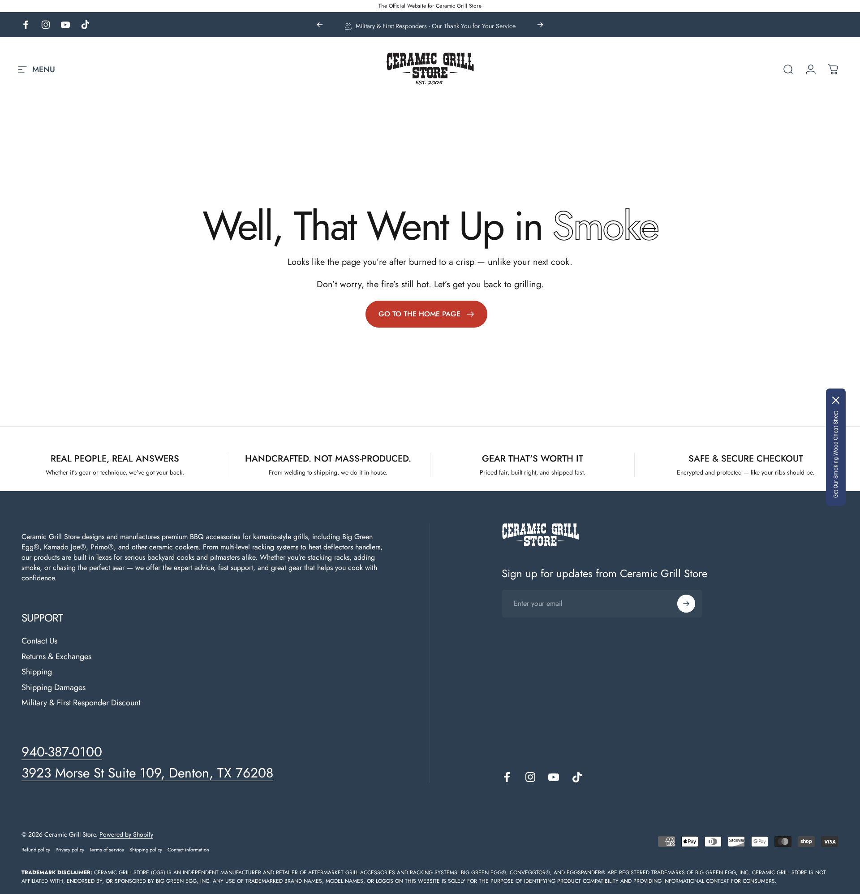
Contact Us (39, 641)
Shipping (37, 672)
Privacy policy (70, 849)
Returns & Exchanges (56, 657)
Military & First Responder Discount (81, 703)
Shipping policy (145, 849)
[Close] (835, 400)
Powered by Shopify (126, 834)
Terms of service (107, 849)
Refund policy (36, 849)
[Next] (540, 24)
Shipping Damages (54, 687)
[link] (426, 314)
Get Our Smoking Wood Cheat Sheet (836, 454)
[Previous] (320, 24)
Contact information (188, 849)
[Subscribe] (686, 604)
